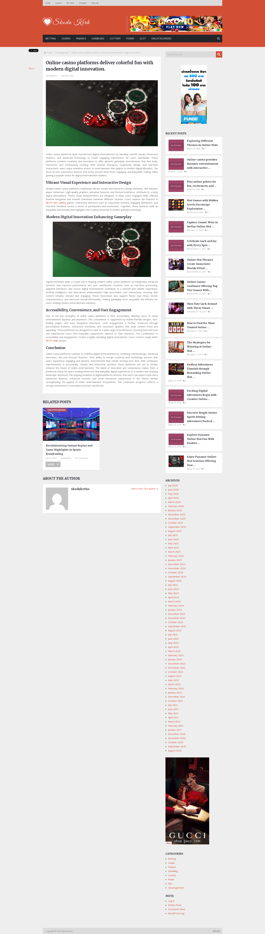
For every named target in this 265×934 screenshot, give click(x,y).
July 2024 (173, 584)
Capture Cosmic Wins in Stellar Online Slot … (202, 224)
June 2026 (173, 489)
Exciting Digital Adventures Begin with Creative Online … (202, 395)
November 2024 (177, 568)
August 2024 (175, 580)
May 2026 (173, 493)
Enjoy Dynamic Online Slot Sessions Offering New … (201, 461)
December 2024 (176, 564)
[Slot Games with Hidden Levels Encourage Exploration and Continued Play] (178, 209)
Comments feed (176, 909)
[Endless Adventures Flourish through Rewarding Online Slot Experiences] (178, 373)
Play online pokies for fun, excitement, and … (201, 183)
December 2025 (176, 514)
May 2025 (173, 543)
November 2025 (177, 518)
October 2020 (175, 742)
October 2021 (175, 700)
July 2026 (173, 485)
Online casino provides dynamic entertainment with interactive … (202, 163)
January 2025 (175, 560)
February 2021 (176, 725)
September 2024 (177, 576)
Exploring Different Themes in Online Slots (202, 143)
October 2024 (175, 572)
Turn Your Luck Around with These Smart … (202, 305)
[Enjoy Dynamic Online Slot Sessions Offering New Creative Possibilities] (178, 466)
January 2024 (175, 609)
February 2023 (176, 655)
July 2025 (173, 535)
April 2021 (173, 717)
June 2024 (173, 589)
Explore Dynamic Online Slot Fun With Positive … (200, 439)
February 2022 (176, 688)
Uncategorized (161, 38)
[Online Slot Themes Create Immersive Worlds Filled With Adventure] (178, 269)
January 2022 (175, 692)
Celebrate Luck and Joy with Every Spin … (202, 243)
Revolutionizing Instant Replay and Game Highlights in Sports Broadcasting (69, 449)
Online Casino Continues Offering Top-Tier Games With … (203, 286)
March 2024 (174, 601)
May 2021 (173, 713)
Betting (70, 3)
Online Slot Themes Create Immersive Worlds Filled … (200, 264)
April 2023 (173, 646)
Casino (58, 3)
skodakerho (51, 75)
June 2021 (173, 709)
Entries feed (174, 905)
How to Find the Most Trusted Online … (201, 325)
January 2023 (175, 659)
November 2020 (177, 738)
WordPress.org (176, 913)
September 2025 (177, 526)
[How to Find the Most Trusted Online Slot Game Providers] (178, 332)
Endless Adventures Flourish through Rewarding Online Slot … (200, 371)
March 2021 (174, 721)
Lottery (115, 38)
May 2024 (173, 593)
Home (47, 3)
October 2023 (175, 622)
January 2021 (175, 729)
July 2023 (173, 634)
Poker (130, 38)
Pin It (31, 68)
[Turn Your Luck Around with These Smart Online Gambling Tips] (178, 313)
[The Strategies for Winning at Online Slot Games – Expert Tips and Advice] (178, 351)
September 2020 (177, 746)
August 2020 (175, 750)
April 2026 (173, 497)
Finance (81, 38)
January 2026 (175, 510)
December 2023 (176, 613)
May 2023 (173, 642)
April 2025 (173, 547)
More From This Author (143, 488)
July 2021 (173, 704)
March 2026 (174, 502)
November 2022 (177, 667)
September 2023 (177, 626)
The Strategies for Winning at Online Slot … (199, 346)
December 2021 (176, 696)
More (51, 464)
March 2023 (174, 651)
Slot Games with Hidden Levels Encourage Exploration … (202, 204)
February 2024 (176, 605)
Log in (171, 900)
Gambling (98, 38)
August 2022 (175, 675)
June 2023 (173, 638)
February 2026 (176, 506)
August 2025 (175, 531)
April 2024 (173, 597)
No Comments (81, 458)
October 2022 (175, 671)
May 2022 (173, 680)
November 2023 (177, 617)
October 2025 (175, 522)
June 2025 (173, 539)
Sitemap (82, 3)
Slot (143, 38)
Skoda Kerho (67, 931)
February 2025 (176, 555)
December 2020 (176, 733)
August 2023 (175, 630)
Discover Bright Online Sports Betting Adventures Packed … (202, 417)
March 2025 (174, 551)
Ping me (94, 3)
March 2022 (174, 684)
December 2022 (176, 663)
